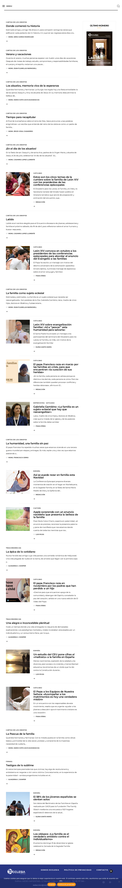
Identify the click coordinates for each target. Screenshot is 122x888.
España (36, 471)
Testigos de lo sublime (20, 765)
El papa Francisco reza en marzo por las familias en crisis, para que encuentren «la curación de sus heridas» (55, 368)
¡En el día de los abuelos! (21, 148)
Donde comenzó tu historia (23, 25)
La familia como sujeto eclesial (25, 293)
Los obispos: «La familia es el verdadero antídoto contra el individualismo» (51, 836)
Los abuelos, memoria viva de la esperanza (32, 85)
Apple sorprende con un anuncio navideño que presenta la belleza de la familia (55, 514)
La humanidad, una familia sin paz (27, 443)
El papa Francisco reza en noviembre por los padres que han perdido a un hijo (54, 586)
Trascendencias (13, 548)
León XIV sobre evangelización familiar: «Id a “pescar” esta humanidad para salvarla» (52, 327)
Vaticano (37, 173)
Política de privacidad (66, 884)
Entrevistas (39, 403)
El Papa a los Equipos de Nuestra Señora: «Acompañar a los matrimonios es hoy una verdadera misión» (55, 695)
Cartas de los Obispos (16, 22)
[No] (119, 882)
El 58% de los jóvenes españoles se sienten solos (54, 798)
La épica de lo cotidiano (20, 551)
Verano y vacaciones (18, 54)
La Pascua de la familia (20, 733)
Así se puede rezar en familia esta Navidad (54, 476)
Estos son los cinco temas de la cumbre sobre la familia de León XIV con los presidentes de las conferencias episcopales (55, 180)
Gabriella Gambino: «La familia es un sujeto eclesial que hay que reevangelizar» (55, 409)
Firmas (9, 761)
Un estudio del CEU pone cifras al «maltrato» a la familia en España (53, 655)
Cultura (37, 508)
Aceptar (52, 884)
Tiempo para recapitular (21, 117)
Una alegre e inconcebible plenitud (27, 622)
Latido (10, 219)
